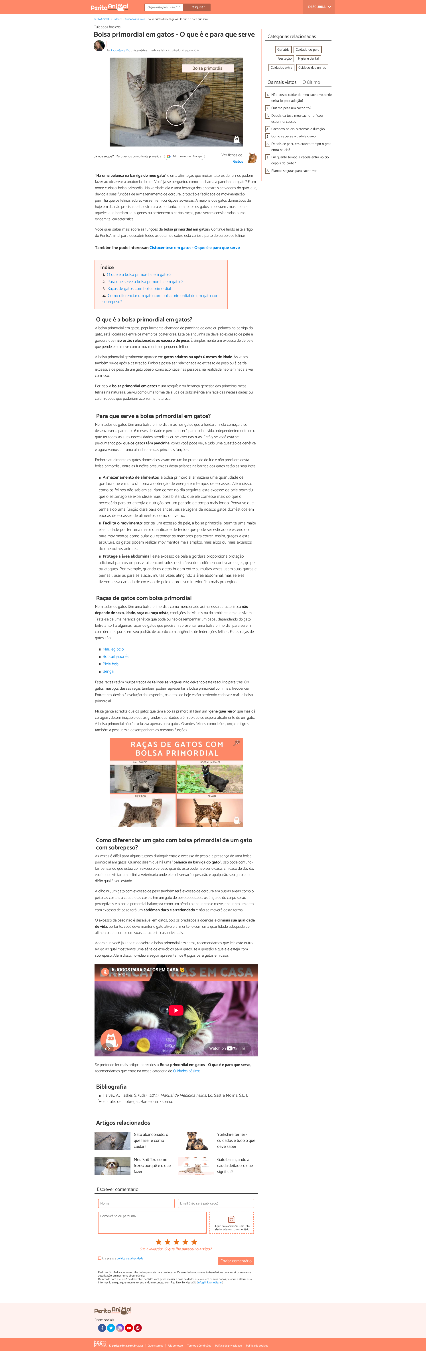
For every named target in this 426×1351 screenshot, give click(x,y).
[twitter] (111, 1328)
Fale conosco (175, 1345)
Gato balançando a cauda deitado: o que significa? (235, 1166)
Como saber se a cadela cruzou (294, 136)
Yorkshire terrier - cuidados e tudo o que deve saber (236, 1141)
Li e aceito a (122, 1258)
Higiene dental (308, 59)
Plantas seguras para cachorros (294, 171)
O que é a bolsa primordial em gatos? (139, 274)
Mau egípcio (113, 649)
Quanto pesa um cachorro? (291, 108)
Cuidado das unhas (312, 68)
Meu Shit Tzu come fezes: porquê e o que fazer (152, 1166)
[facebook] (102, 1328)
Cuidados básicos (135, 19)
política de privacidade (130, 1258)
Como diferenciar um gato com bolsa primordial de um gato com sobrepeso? (161, 298)
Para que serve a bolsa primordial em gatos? (145, 281)
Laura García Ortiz (121, 50)
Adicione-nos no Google (187, 156)
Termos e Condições (199, 1345)
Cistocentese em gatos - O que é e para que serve (195, 247)
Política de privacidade (228, 1345)
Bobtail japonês (116, 656)
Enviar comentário (236, 1261)
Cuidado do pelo (308, 50)
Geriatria (283, 50)
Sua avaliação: (150, 1249)
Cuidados (116, 19)
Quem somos (155, 1345)
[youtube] (129, 1328)
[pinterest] (138, 1328)
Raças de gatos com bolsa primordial (139, 288)
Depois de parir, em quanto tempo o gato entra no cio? (301, 147)
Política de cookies (257, 1345)
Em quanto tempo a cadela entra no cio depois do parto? (300, 160)
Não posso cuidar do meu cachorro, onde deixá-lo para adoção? (301, 98)
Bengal (108, 671)
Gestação (285, 59)
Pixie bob (110, 664)
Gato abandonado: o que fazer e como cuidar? (151, 1141)
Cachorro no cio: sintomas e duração (298, 129)
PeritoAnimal (101, 19)
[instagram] (120, 1328)
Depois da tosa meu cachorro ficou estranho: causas (297, 119)
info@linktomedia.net (209, 1282)
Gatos (238, 162)
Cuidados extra (281, 68)
